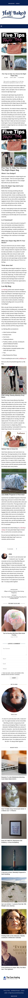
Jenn (7, 77)
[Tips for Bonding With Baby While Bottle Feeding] (14, 618)
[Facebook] (9, 1)
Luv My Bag (4, 289)
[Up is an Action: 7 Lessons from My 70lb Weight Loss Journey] (14, 889)
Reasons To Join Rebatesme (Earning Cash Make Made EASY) (13, 778)
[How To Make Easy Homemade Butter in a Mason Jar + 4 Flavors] (14, 794)
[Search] (26, 26)
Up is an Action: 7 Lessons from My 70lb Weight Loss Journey (13, 905)
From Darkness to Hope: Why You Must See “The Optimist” (13, 968)
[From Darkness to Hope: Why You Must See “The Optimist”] (14, 953)
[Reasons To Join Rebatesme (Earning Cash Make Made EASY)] (14, 762)
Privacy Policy (7, 990)
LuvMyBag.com (22, 358)
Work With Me (11, 3)
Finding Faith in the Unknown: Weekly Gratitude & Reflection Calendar (13, 936)
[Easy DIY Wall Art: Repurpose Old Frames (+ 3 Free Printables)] (14, 826)
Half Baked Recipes (15, 990)
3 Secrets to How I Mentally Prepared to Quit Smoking (13, 873)
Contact (18, 3)
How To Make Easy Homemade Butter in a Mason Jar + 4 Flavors (13, 809)
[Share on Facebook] (18, 549)
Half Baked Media (20, 992)
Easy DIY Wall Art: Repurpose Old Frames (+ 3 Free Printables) (11, 841)
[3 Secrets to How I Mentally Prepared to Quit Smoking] (14, 858)
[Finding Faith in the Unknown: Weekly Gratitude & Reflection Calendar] (14, 921)
